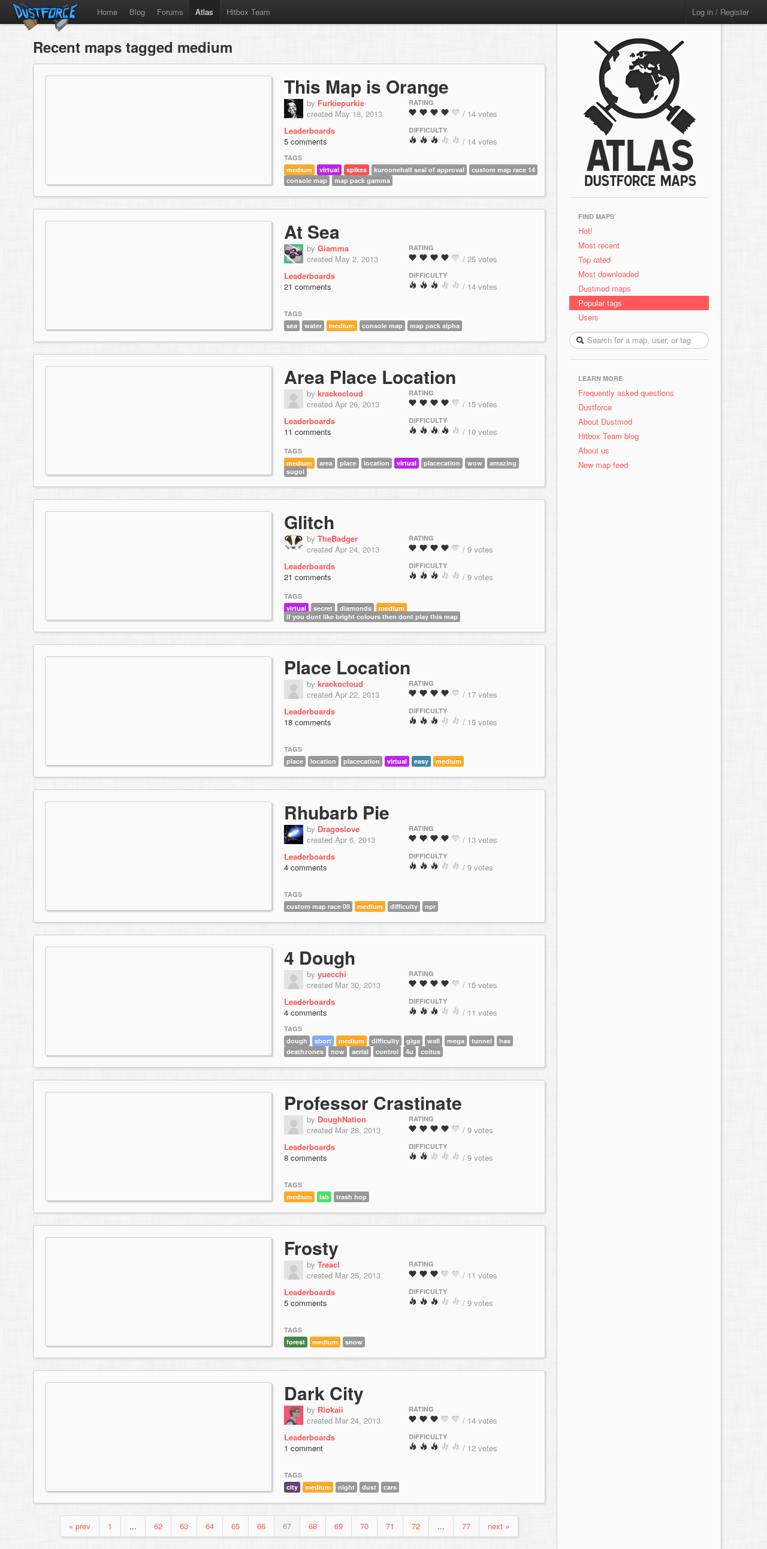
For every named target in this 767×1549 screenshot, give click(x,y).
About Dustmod (605, 421)
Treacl (329, 1264)
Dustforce (595, 407)
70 (364, 1526)
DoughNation (342, 1119)
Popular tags (600, 302)
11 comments (307, 431)
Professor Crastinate (373, 1102)
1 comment (303, 1448)
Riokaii (330, 1409)
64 (210, 1526)
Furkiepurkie (341, 103)
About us (593, 450)
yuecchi (332, 974)
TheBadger (338, 538)
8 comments (305, 1157)
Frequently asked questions (626, 392)
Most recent (599, 245)
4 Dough (319, 957)
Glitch (309, 522)
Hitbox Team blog (608, 436)
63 (184, 1526)
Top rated (594, 259)
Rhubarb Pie (336, 812)
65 (235, 1526)
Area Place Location (370, 376)
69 (338, 1526)
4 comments (305, 867)
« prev (79, 1526)
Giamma (333, 248)
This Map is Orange (366, 86)
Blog (137, 11)
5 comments (305, 141)
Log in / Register (720, 11)
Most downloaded (608, 274)
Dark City (324, 1393)
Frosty (311, 1247)
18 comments (307, 722)
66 (261, 1526)
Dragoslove (339, 828)
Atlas (204, 11)
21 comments (307, 286)
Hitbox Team (248, 11)
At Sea (312, 231)
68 (313, 1526)
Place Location (347, 667)
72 (416, 1526)
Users (588, 317)
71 (390, 1526)
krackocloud (340, 393)
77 (466, 1526)
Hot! (585, 230)
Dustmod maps (604, 288)
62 (158, 1526)
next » (498, 1526)
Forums (170, 11)
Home (107, 11)
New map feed (605, 464)
